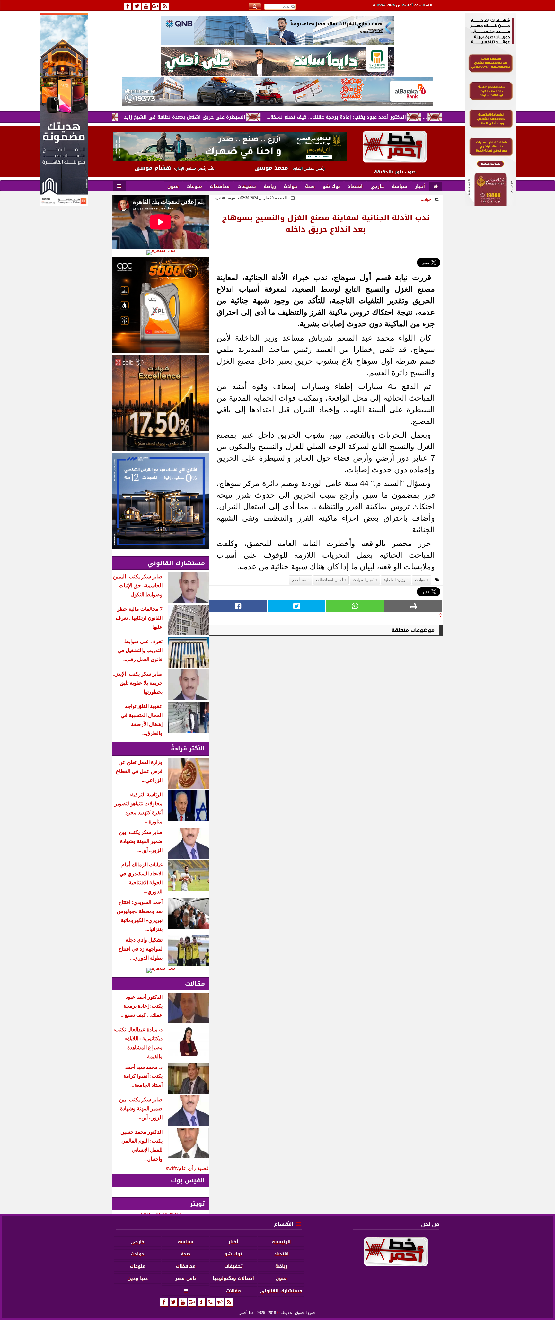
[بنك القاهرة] (160, 252)
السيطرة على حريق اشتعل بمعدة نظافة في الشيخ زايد (227, 117)
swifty (172, 1168)
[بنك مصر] (490, 204)
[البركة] (277, 91)
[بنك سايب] (160, 403)
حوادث (426, 199)
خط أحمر (299, 580)
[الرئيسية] (435, 186)
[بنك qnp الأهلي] (277, 30)
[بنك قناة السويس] (160, 501)
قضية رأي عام (194, 1168)
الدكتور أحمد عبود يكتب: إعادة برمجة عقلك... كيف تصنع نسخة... (378, 117)
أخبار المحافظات (329, 580)
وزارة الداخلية (394, 580)
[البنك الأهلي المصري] (277, 61)
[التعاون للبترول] (160, 305)
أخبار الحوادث (363, 580)
